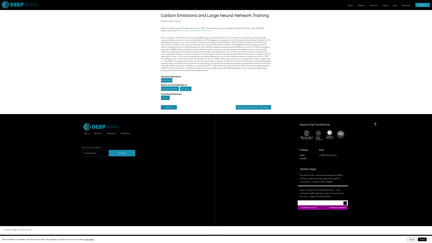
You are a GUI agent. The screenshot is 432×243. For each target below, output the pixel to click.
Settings (412, 239)
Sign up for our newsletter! (91, 147)
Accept (422, 239)
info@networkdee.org (327, 155)
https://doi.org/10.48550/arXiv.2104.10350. (196, 30)
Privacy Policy (89, 239)
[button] (362, 5)
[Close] (429, 239)
